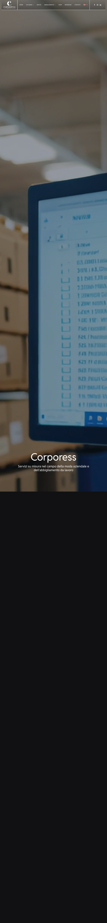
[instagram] (97, 5)
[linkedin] (100, 5)
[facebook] (94, 5)
